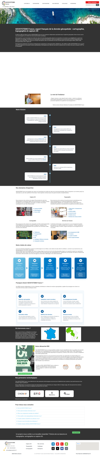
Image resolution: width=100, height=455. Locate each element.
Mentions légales (16, 453)
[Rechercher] (97, 5)
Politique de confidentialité (83, 453)
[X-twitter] (57, 448)
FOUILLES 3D (41, 138)
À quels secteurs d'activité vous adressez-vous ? (29, 418)
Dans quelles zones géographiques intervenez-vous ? (30, 416)
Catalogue (40, 446)
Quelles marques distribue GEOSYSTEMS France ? (29, 423)
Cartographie (32, 220)
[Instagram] (53, 448)
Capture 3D (33, 197)
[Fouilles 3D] (62, 444)
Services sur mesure (67, 220)
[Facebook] (62, 448)
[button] (50, 408)
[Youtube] (57, 444)
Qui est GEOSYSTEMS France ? (25, 408)
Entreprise (40, 448)
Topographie (67, 197)
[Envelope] (66, 444)
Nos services (41, 443)
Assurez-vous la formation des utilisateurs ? (28, 421)
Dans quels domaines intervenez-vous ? (27, 410)
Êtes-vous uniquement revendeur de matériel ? (28, 413)
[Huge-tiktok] (66, 448)
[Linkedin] (53, 444)
